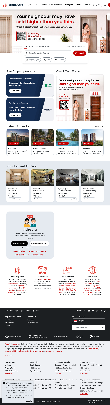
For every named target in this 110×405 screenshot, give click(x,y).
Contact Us (31, 317)
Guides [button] (79, 5)
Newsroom (30, 320)
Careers (7, 325)
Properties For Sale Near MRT (40, 385)
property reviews (70, 284)
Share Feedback (32, 323)
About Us (8, 320)
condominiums (93, 349)
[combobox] (50, 53)
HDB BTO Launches (11, 371)
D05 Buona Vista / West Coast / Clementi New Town (90, 387)
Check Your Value (80, 97)
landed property (14, 292)
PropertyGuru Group (13, 317)
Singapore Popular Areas (90, 380)
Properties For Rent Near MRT (40, 388)
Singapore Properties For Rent (91, 365)
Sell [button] (43, 5)
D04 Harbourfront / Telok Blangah (92, 383)
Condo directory (45, 279)
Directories (34, 362)
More (87, 5)
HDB (24, 288)
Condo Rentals (85, 371)
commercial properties (54, 351)
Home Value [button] (44, 46)
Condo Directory (35, 365)
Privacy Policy (27, 390)
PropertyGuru (10, 362)
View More (97, 126)
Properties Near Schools (64, 388)
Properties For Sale (62, 362)
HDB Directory (35, 368)
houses (40, 351)
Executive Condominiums (28, 351)
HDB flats (16, 351)
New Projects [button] (54, 5)
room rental (88, 294)
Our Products (9, 323)
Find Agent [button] (68, 5)
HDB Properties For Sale (63, 368)
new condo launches (68, 286)
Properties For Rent (87, 362)
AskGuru (8, 365)
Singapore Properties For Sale (65, 365)
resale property (13, 284)
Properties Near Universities (65, 385)
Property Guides (10, 368)
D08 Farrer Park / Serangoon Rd (91, 391)
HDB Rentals (84, 368)
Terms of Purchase (53, 401)
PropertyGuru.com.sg (12, 344)
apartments (9, 351)
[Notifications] (105, 5)
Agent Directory (35, 371)
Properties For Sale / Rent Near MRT (42, 381)
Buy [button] (27, 5)
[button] (39, 243)
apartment (20, 290)
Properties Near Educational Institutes (66, 381)
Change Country (78, 317)
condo (11, 290)
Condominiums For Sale (63, 371)
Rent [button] (35, 5)
